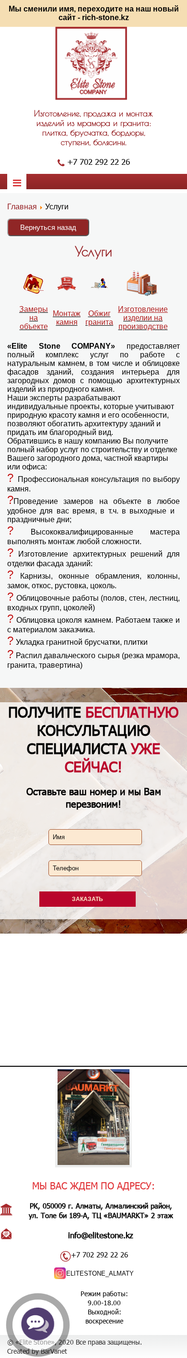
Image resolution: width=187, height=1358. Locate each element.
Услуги (93, 251)
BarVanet (54, 1351)
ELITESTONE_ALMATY (100, 1273)
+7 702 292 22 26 (98, 161)
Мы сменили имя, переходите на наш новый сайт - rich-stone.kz (94, 13)
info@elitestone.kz (100, 1235)
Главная (22, 207)
